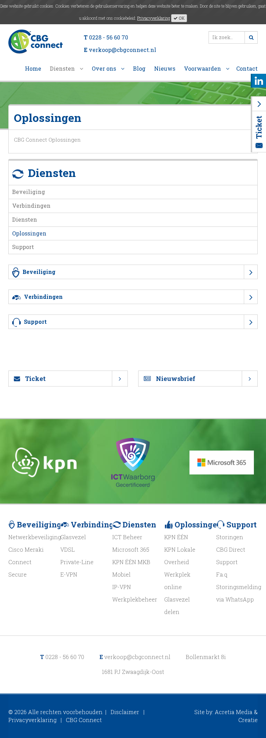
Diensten (63, 68)
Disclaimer (124, 711)
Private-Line (77, 562)
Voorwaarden (203, 68)
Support (23, 246)
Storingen (229, 537)
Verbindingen (31, 205)
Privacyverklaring (153, 18)
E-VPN (68, 574)
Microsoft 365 (130, 549)
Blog (139, 68)
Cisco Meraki (26, 549)
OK (181, 18)
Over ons (104, 68)
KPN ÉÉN (176, 537)
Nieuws (164, 68)
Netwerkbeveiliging (34, 537)
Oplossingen (29, 233)
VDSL (67, 549)
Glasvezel (73, 537)
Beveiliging (28, 191)
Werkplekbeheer (134, 599)
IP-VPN (121, 586)
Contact (247, 68)
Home (33, 68)
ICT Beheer (127, 537)
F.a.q (221, 574)
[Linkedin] (259, 79)
